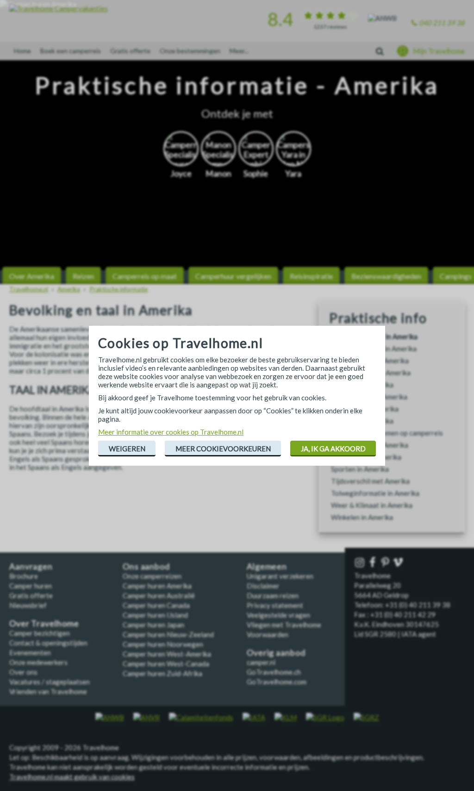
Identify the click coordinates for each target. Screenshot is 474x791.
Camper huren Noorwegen (163, 644)
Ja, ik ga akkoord (333, 448)
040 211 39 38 (442, 23)
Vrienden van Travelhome (48, 691)
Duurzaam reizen (273, 595)
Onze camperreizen (152, 576)
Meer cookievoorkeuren (223, 448)
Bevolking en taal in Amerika (374, 336)
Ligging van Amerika (362, 421)
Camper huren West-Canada (166, 663)
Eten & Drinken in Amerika (371, 372)
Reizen (83, 276)
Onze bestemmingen (190, 51)
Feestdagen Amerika (362, 384)
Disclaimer (263, 586)
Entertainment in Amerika (370, 360)
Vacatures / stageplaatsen (49, 681)
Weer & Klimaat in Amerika (371, 505)
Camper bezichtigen (39, 633)
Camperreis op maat (144, 276)
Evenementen (30, 652)
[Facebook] (373, 563)
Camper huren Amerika (157, 586)
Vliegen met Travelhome (284, 624)
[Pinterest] (386, 563)
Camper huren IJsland (155, 615)
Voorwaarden (267, 634)
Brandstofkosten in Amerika (374, 348)
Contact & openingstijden (48, 643)
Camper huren (30, 586)
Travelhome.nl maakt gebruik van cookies (72, 776)
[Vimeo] (399, 563)
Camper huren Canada (156, 605)
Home (22, 51)
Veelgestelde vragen (278, 615)
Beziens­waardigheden (386, 276)
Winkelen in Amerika (362, 517)
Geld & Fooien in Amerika (369, 396)
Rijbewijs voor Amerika (366, 457)
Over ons (23, 672)
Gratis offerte (130, 51)
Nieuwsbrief (28, 605)
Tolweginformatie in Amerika (375, 493)
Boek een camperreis (70, 51)
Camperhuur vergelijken (233, 276)
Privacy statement (275, 605)
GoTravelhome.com (276, 681)
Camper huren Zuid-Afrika (162, 673)
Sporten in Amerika (360, 469)
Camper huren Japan (153, 624)
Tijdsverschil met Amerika (370, 481)
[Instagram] (360, 563)
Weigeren (127, 448)
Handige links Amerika (365, 409)
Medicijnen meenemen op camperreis (387, 433)
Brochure (23, 576)
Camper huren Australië (159, 595)
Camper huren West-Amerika (167, 654)
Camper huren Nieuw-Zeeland (168, 634)
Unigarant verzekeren (280, 576)
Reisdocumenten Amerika (369, 445)
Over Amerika (31, 276)
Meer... (239, 51)
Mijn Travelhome (439, 51)
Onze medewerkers (38, 662)
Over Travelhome (44, 623)
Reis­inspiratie (311, 276)
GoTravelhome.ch (274, 672)
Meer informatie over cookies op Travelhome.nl (170, 432)
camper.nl (261, 662)
